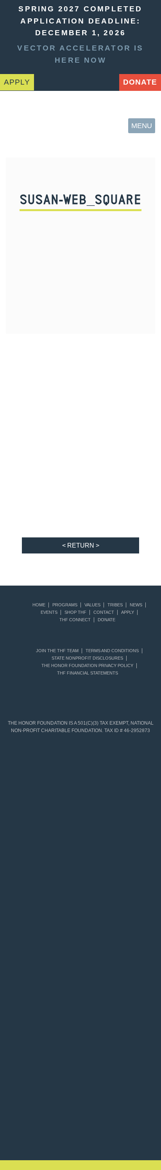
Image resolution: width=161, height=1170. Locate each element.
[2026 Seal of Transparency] (117, 1030)
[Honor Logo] (20, 125)
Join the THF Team (57, 651)
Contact (103, 612)
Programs (64, 605)
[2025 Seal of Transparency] (43, 1030)
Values (92, 605)
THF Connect (75, 620)
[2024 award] (107, 1131)
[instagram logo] (108, 81)
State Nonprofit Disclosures (87, 658)
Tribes (115, 605)
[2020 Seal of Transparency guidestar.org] (43, 842)
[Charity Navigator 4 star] (43, 905)
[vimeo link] (44, 81)
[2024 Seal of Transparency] (117, 967)
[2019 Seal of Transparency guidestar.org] (117, 779)
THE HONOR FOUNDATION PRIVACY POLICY (87, 666)
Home (38, 605)
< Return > (80, 545)
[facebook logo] (87, 81)
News (136, 605)
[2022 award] (134, 1089)
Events (49, 612)
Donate (140, 82)
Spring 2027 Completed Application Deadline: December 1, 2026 (80, 21)
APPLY (17, 82)
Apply (127, 612)
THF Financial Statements (87, 673)
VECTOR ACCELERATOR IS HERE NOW (80, 54)
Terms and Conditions (112, 651)
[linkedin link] (66, 81)
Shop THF (75, 612)
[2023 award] (54, 1131)
